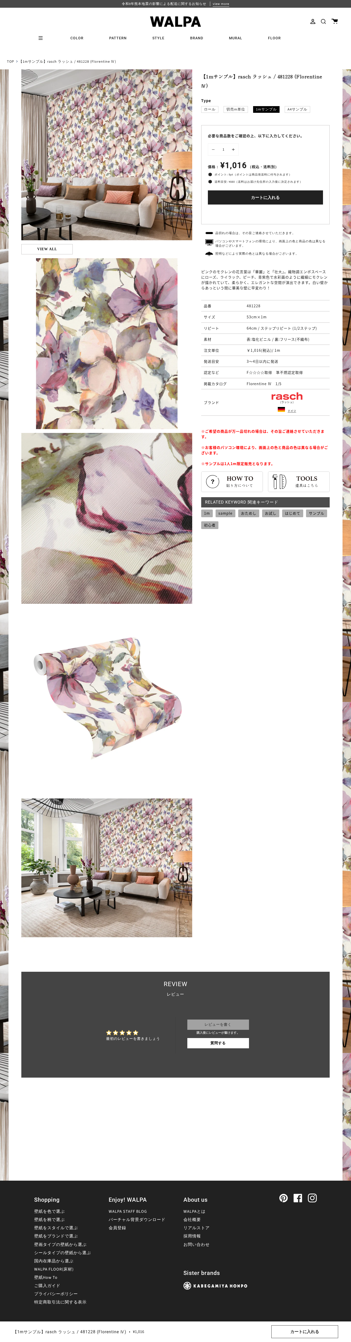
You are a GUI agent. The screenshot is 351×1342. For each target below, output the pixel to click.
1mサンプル (266, 109)
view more (221, 4)
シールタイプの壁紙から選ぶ (62, 1253)
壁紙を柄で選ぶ (49, 1220)
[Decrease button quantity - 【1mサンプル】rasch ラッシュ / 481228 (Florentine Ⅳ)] (214, 149)
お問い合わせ (196, 1244)
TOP (10, 61)
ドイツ (292, 411)
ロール (210, 109)
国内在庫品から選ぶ (53, 1261)
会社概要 (192, 1220)
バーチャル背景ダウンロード (137, 1220)
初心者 (210, 524)
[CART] (335, 21)
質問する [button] (218, 1043)
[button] (323, 21)
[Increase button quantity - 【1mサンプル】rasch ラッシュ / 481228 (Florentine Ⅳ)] (232, 149)
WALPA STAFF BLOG (128, 1211)
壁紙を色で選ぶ (49, 1211)
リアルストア (196, 1228)
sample (225, 513)
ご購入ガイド (47, 1286)
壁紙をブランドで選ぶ (56, 1236)
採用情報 (192, 1236)
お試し (270, 513)
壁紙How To (46, 1277)
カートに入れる (265, 197)
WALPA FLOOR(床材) (54, 1269)
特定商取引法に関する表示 (60, 1302)
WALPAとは (194, 1211)
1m (207, 513)
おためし (248, 513)
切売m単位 (235, 109)
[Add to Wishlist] (265, 213)
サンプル (316, 513)
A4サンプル (297, 109)
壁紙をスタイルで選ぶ (56, 1228)
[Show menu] (42, 38)
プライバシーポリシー (56, 1294)
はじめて (292, 513)
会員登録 (117, 1228)
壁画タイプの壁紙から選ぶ (60, 1244)
